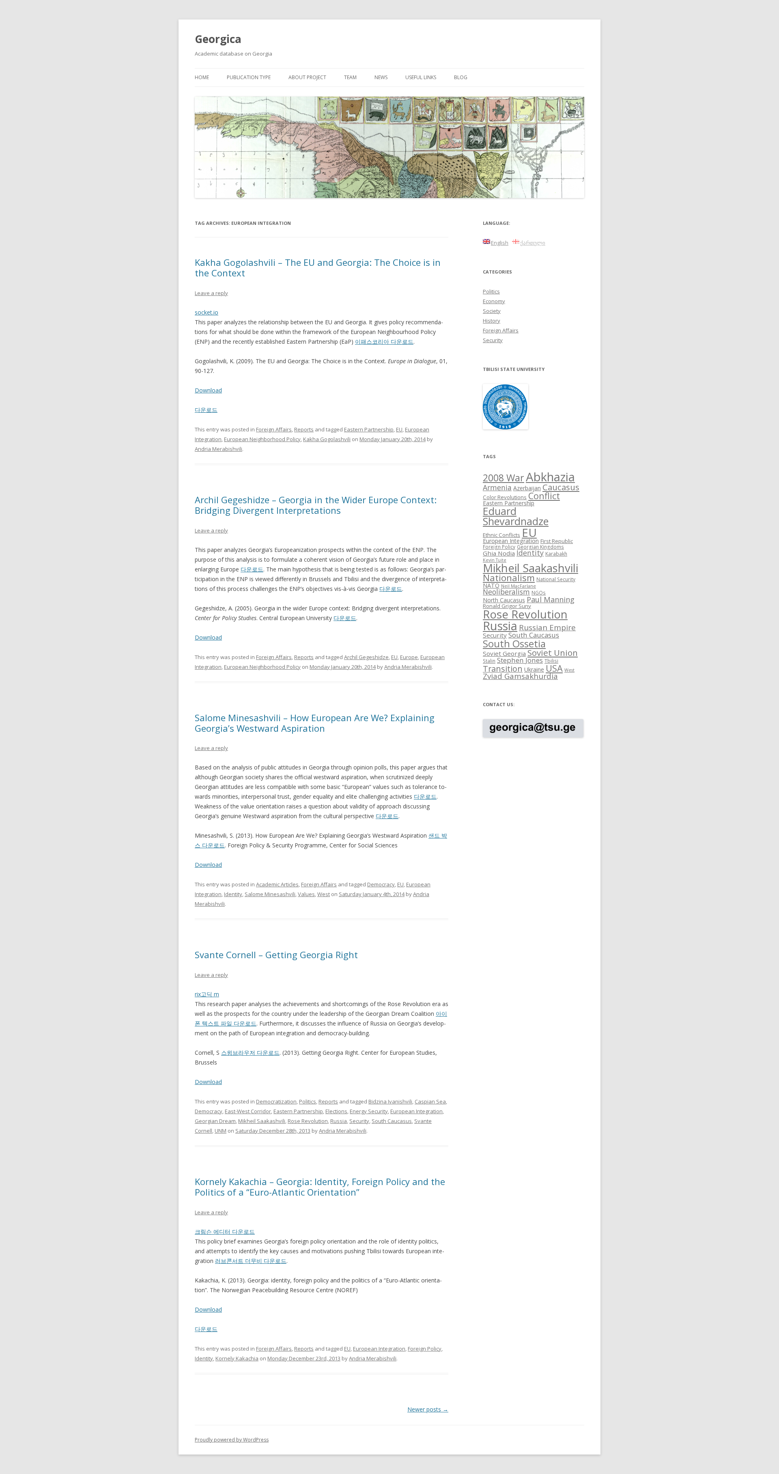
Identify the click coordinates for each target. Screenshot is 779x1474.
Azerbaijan (527, 488)
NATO (491, 585)
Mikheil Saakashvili (261, 1121)
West (323, 894)
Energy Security (369, 1111)
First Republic (556, 541)
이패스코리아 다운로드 (384, 341)
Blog (460, 77)
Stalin (489, 660)
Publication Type (249, 77)
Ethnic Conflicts (501, 535)
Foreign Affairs (274, 429)
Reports (304, 429)
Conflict (544, 496)
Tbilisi (551, 660)
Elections (336, 1111)
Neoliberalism (506, 592)
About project (307, 77)
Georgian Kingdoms (540, 546)
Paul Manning (551, 599)
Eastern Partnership (369, 429)
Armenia (497, 487)
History (491, 320)
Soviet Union (552, 652)
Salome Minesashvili (270, 894)
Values (306, 894)
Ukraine (534, 669)
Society (492, 311)
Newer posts (427, 1409)
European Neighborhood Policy (262, 439)
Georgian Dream (215, 1121)
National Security (555, 579)
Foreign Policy (424, 1348)
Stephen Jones (520, 660)
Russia (338, 1121)
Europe (409, 657)
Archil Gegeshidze (366, 657)
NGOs (539, 592)
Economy (494, 301)
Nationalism (509, 577)
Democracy (381, 884)
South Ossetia (514, 643)
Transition (503, 668)
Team (350, 77)
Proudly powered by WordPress (232, 1439)
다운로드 (206, 410)
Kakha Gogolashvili (327, 439)
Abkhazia (550, 477)
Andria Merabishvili (218, 449)
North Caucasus (504, 600)
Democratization (276, 1101)
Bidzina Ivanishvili (390, 1101)
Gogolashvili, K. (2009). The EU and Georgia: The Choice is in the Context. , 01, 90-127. (321, 366)
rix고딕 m (207, 994)
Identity (233, 894)
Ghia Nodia (499, 553)
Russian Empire (547, 627)
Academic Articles (277, 884)
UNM (220, 1130)
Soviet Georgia (504, 653)
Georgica (218, 39)
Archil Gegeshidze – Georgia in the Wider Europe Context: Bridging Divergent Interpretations (316, 504)
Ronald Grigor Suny (507, 606)
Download (208, 390)
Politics (307, 1101)
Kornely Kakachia (236, 1358)
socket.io (206, 312)
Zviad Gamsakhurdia (520, 676)
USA (554, 668)
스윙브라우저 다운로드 (250, 1052)
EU (399, 429)
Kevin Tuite (494, 560)
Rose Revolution (308, 1121)
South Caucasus (392, 1121)
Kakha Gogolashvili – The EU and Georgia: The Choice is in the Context (318, 267)
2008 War (503, 477)
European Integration (416, 1111)
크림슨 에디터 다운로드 (225, 1231)
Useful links (420, 77)
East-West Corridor (248, 1111)
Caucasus (560, 487)
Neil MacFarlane (518, 586)
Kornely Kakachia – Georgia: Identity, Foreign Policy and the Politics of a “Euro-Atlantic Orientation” (320, 1186)
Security (359, 1121)
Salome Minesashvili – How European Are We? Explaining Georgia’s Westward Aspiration (315, 722)
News (380, 77)
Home (202, 77)
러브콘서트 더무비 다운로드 (250, 1261)
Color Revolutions (505, 497)
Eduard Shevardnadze (516, 516)
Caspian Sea (430, 1101)
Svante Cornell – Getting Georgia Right (276, 954)
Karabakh (556, 553)
